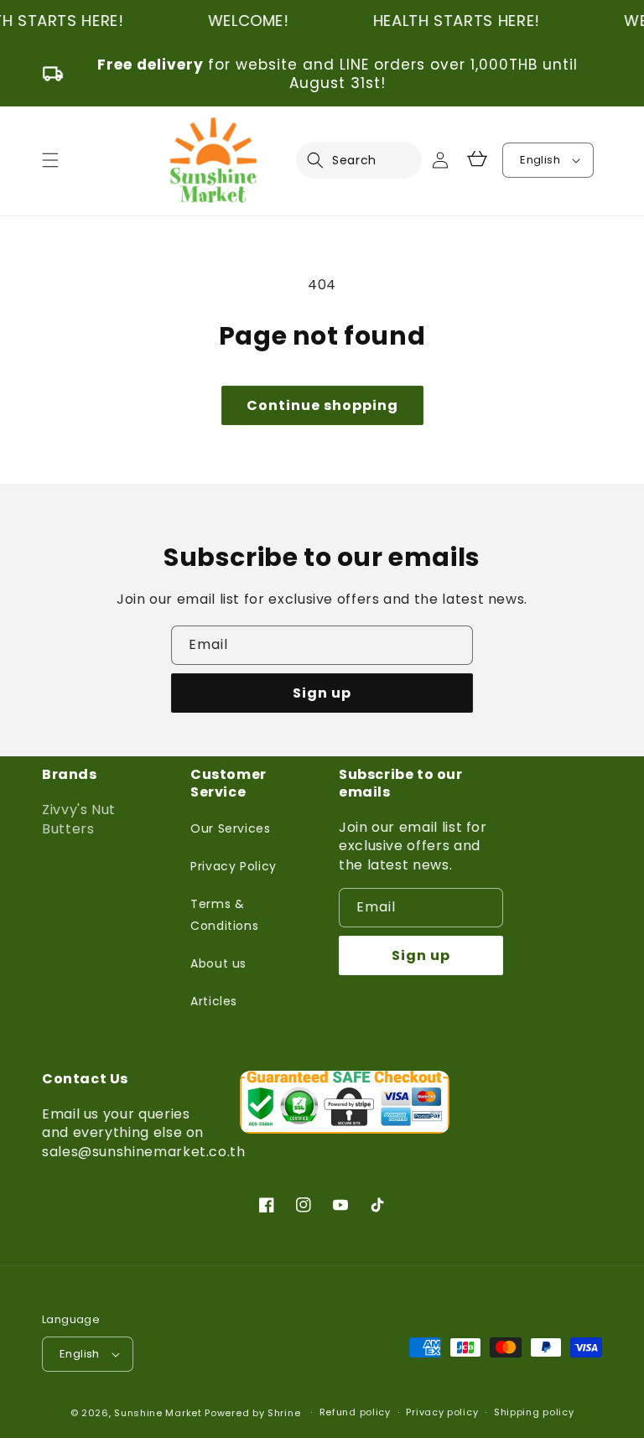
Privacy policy (442, 1412)
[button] (325, 160)
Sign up (322, 693)
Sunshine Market (158, 1413)
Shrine (283, 1413)
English (540, 160)
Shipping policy (534, 1412)
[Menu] (50, 160)
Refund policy (355, 1412)
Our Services (230, 828)
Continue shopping (322, 405)
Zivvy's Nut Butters (79, 819)
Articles (213, 1001)
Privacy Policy (233, 866)
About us (218, 963)
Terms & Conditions (224, 914)
